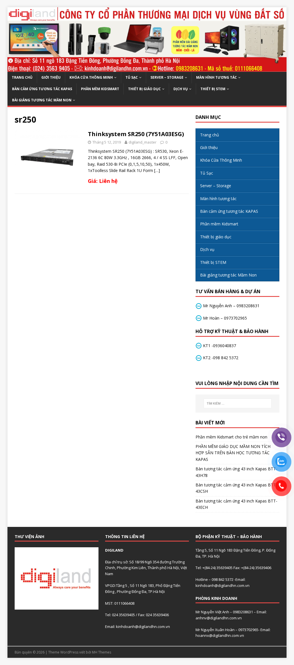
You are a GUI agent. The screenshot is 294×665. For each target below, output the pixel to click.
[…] (157, 170)
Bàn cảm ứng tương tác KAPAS (42, 88)
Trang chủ (22, 77)
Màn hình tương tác (216, 77)
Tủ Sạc (131, 77)
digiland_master (142, 142)
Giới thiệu (51, 77)
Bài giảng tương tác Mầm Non (41, 100)
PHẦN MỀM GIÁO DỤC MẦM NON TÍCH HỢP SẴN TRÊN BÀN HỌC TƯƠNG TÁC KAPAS (233, 453)
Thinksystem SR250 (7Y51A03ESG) (136, 134)
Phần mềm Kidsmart (100, 88)
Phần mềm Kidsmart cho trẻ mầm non (231, 437)
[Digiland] (147, 68)
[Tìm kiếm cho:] (237, 403)
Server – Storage (166, 77)
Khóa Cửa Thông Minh (91, 77)
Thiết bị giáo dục (144, 88)
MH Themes (101, 652)
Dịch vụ (180, 88)
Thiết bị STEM (212, 88)
